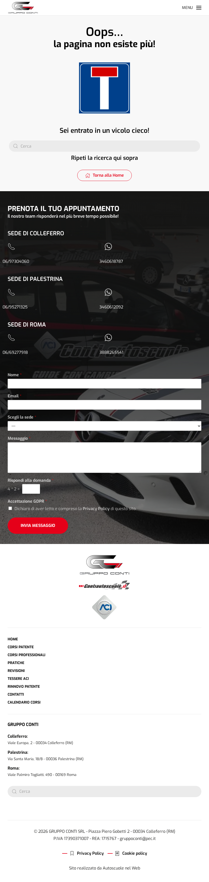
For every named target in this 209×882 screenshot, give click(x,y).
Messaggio (19, 438)
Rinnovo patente (24, 686)
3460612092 (111, 307)
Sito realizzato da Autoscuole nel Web (104, 868)
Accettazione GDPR (27, 501)
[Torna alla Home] (23, 7)
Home (13, 639)
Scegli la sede (22, 417)
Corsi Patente (21, 647)
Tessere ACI (18, 678)
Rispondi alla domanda (31, 480)
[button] (191, 7)
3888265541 (111, 352)
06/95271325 (15, 307)
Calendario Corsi (24, 702)
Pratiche (16, 662)
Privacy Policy (96, 508)
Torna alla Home (108, 175)
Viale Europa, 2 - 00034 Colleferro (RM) (40, 743)
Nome (15, 375)
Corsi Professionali (26, 655)
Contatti (16, 694)
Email (14, 396)
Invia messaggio (38, 525)
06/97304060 (16, 261)
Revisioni (16, 670)
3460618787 (111, 261)
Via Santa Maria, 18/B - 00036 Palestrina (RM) (46, 759)
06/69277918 (15, 352)
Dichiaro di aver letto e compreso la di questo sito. (75, 508)
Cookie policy (134, 853)
